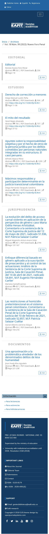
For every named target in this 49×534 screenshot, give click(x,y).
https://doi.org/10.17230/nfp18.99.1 (24, 103)
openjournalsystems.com (15, 515)
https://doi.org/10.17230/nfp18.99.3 (24, 163)
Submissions (12, 474)
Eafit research (13, 508)
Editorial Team (13, 470)
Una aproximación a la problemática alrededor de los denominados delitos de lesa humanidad (23, 356)
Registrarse (35, 3)
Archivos (14, 41)
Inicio (4, 41)
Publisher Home (13, 3)
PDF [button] (43, 77)
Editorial (10, 64)
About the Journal (14, 466)
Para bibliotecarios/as (15, 409)
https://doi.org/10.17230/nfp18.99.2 (24, 126)
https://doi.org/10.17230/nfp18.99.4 (24, 192)
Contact (10, 479)
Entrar (8, 7)
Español (25, 3)
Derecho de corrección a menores (25, 94)
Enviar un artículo (24, 387)
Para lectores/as (12, 401)
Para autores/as (12, 405)
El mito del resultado (17, 117)
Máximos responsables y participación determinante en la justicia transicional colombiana (24, 181)
